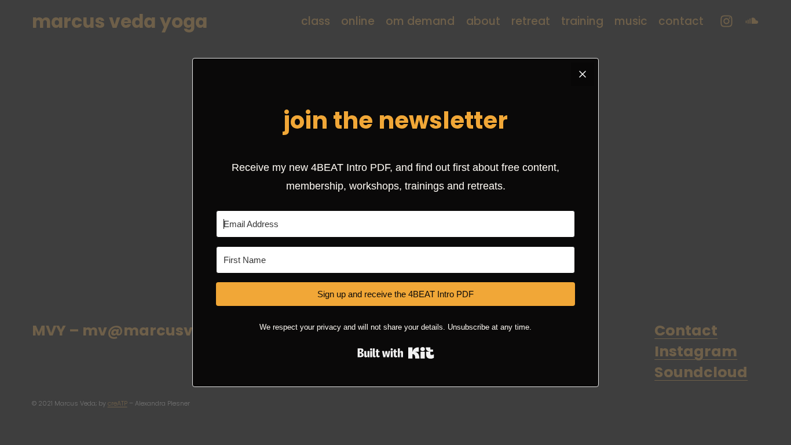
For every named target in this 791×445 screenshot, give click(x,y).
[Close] (582, 74)
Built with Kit (395, 352)
